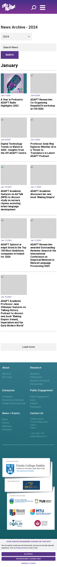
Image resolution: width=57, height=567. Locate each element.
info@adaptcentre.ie (38, 436)
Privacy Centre (22, 548)
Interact (34, 403)
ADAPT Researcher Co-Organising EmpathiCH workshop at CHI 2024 (42, 104)
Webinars (6, 426)
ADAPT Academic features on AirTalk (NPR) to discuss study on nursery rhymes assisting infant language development (12, 200)
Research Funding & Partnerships (39, 382)
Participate (35, 407)
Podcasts (7, 429)
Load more (28, 346)
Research (35, 373)
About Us (6, 373)
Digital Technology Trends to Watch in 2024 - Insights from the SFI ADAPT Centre (13, 148)
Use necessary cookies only (28, 559)
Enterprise (7, 396)
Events (5, 423)
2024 (6, 36)
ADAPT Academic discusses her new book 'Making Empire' (42, 194)
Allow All (28, 554)
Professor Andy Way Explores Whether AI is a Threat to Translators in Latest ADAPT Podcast (43, 150)
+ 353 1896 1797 (37, 433)
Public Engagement (39, 396)
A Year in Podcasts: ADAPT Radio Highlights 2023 (12, 102)
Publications (36, 377)
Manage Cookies (28, 563)
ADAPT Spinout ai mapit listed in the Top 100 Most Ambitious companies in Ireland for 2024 (13, 250)
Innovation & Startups (13, 400)
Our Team (7, 377)
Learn (33, 400)
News (5, 419)
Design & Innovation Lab (13, 403)
